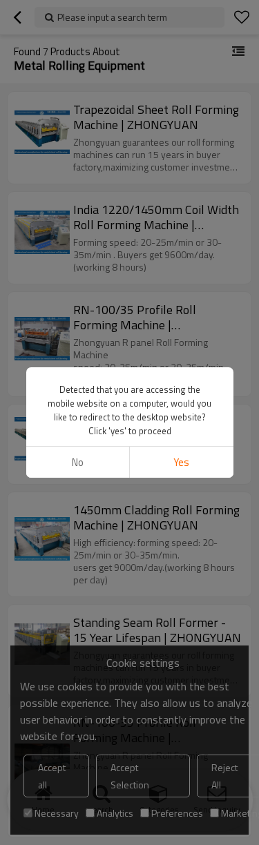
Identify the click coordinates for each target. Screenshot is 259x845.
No (78, 462)
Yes (181, 462)
